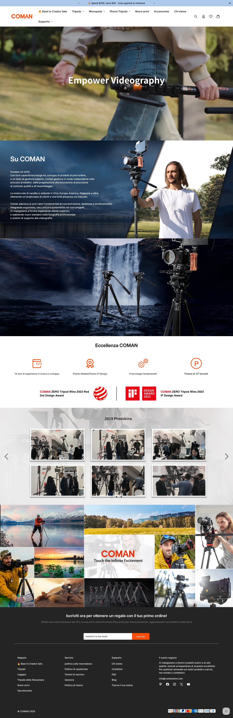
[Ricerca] (196, 16)
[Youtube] (188, 684)
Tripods (76, 11)
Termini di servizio (74, 674)
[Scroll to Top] (226, 700)
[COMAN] (21, 16)
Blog (114, 679)
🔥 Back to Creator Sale (52, 11)
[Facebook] (167, 684)
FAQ (114, 674)
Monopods (95, 11)
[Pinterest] (160, 684)
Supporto (44, 21)
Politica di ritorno (74, 685)
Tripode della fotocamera (30, 679)
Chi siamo (180, 11)
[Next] (154, 3)
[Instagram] (174, 684)
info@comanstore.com (171, 678)
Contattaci (117, 669)
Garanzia (69, 679)
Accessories (161, 11)
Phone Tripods (119, 11)
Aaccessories (24, 690)
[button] (218, 16)
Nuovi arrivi (142, 11)
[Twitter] (181, 684)
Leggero (21, 674)
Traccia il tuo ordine (122, 685)
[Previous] (78, 3)
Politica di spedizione (76, 669)
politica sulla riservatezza (78, 663)
